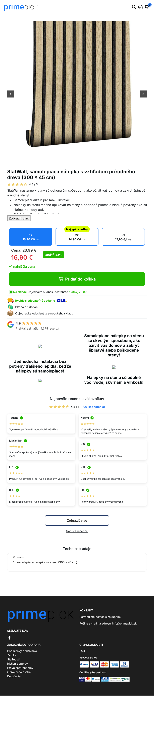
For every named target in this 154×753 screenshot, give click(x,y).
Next (143, 94)
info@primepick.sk (124, 623)
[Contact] (140, 7)
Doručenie (13, 676)
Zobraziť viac (19, 218)
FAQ (82, 651)
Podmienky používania (22, 651)
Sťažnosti (13, 659)
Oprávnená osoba (19, 672)
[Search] (134, 7)
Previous (10, 94)
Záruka (11, 655)
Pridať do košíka (80, 279)
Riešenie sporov (17, 663)
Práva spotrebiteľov (20, 667)
